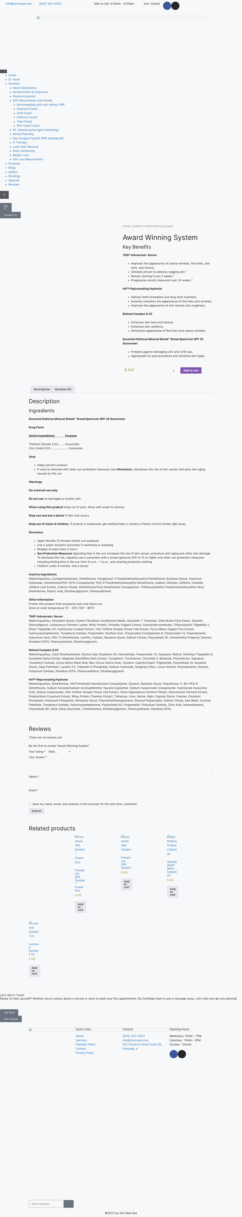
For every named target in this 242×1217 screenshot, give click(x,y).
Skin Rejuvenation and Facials (32, 100)
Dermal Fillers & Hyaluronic (30, 92)
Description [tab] (42, 389)
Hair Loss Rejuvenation (28, 159)
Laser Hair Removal (26, 146)
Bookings (14, 176)
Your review (38, 757)
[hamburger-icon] (3, 71)
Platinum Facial (27, 117)
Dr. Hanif (14, 79)
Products (14, 163)
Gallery (13, 172)
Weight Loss (21, 155)
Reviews (13, 184)
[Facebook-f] (167, 6)
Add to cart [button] (80, 907)
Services (14, 83)
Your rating (37, 751)
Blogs (12, 167)
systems (137, 226)
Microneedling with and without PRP (41, 104)
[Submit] (69, 1204)
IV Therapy (20, 142)
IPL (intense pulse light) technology (36, 130)
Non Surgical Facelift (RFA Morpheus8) (38, 138)
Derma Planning (23, 134)
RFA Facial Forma (28, 125)
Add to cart (191, 370)
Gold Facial (24, 113)
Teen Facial (24, 121)
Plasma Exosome (24, 96)
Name (34, 776)
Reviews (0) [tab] (63, 389)
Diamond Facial (27, 108)
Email (33, 790)
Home (12, 75)
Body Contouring (24, 150)
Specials (13, 180)
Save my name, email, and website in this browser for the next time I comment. (84, 804)
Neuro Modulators (25, 88)
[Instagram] (175, 6)
